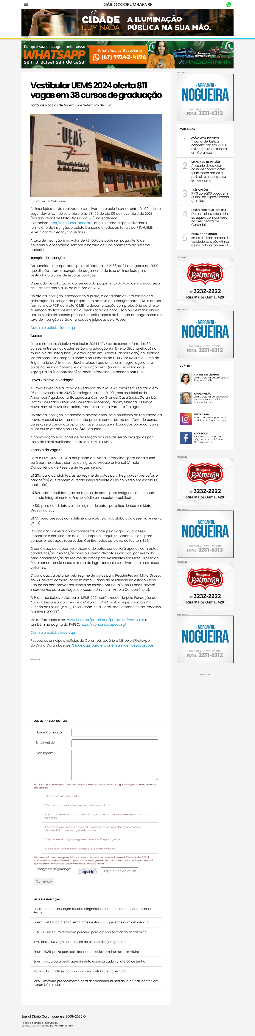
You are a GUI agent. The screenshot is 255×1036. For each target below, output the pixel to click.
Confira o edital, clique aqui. (53, 327)
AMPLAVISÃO (202, 393)
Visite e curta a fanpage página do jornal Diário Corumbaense (209, 439)
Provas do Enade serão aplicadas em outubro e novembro (79, 971)
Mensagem (44, 753)
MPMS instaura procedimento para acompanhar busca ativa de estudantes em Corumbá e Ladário (95, 983)
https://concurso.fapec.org (71, 222)
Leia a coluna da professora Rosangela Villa (211, 379)
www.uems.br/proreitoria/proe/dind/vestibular (105, 619)
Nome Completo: (49, 732)
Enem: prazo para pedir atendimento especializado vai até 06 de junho (89, 961)
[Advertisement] (96, 687)
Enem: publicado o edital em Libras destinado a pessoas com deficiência (91, 922)
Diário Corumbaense (127, 4)
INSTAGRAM (201, 414)
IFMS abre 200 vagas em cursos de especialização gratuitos (80, 942)
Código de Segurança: (53, 869)
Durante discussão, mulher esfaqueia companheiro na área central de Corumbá (211, 219)
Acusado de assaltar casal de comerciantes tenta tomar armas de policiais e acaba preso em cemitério (208, 173)
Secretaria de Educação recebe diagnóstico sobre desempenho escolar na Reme (92, 911)
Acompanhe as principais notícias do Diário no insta (210, 419)
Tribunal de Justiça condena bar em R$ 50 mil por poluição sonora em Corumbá (209, 147)
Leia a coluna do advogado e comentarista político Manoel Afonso (211, 399)
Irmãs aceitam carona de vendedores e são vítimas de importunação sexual (210, 241)
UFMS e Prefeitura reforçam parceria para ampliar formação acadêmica (90, 932)
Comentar (44, 881)
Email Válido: (45, 742)
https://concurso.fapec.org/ (104, 624)
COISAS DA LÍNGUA (206, 374)
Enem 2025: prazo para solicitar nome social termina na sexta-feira (86, 951)
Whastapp (228, 5)
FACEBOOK (201, 433)
